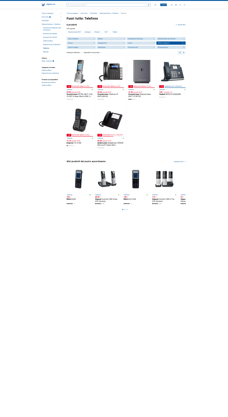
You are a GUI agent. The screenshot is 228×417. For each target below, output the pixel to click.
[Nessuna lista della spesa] (180, 4)
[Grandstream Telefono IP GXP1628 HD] (110, 80)
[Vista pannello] (180, 52)
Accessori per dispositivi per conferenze (52, 29)
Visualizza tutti (178, 161)
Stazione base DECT (74, 32)
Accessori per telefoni (50, 37)
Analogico (88, 32)
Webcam (46, 52)
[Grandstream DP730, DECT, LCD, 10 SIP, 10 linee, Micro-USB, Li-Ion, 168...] (79, 80)
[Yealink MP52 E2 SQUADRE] (172, 80)
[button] (92, 89)
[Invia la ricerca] (68, 5)
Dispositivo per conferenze (51, 44)
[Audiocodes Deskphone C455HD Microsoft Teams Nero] (110, 129)
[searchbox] (169, 47)
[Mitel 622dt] (78, 186)
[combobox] (77, 52)
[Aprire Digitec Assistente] (171, 4)
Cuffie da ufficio (48, 41)
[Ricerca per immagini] (148, 5)
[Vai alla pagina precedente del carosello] (67, 186)
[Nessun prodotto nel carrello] (184, 4)
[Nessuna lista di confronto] (176, 4)
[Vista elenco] (184, 52)
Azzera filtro (182, 24)
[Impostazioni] (155, 4)
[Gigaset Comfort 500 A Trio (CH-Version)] (164, 186)
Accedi (163, 5)
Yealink (115, 32)
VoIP (106, 32)
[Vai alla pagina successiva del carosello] (182, 186)
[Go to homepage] (48, 4)
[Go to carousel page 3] (125, 209)
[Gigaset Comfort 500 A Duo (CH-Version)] (107, 186)
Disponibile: (87, 52)
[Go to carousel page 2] (124, 209)
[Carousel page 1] (122, 209)
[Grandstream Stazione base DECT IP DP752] (141, 80)
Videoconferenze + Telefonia (51, 24)
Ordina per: (70, 52)
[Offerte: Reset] (184, 43)
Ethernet (97, 32)
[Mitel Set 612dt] (135, 186)
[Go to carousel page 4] (126, 209)
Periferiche (45, 20)
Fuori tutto (45, 17)
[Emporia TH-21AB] (79, 129)
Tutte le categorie (47, 13)
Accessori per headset (50, 33)
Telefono (46, 48)
